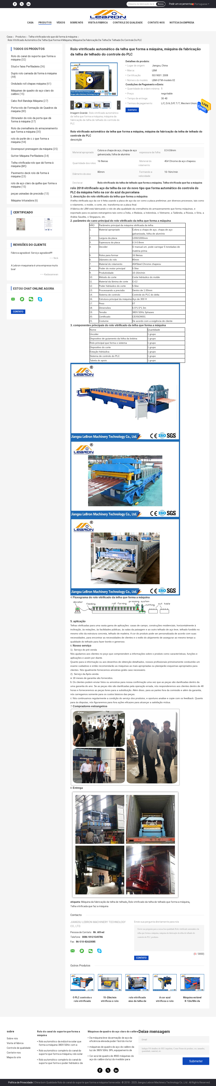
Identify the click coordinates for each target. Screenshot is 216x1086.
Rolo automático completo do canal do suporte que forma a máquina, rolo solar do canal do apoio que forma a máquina (61, 1052)
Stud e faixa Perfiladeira (25, 66)
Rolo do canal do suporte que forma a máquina (58, 1033)
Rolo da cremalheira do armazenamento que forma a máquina (34, 130)
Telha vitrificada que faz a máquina (89, 906)
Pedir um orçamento (180, 4)
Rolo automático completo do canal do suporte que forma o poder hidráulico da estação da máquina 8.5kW (61, 1061)
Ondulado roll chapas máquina (28, 83)
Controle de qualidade (128, 22)
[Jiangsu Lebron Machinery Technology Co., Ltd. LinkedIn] (28, 4)
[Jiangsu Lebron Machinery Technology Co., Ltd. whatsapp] (24, 299)
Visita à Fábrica (98, 22)
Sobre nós (76, 22)
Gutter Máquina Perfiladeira (27, 155)
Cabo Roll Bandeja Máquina (27, 100)
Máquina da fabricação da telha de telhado (104, 902)
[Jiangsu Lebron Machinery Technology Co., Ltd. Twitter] (21, 4)
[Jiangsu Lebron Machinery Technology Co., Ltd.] (108, 15)
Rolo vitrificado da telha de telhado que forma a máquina (158, 902)
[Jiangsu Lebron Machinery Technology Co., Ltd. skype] (42, 299)
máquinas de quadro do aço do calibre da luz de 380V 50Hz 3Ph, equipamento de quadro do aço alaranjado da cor (111, 1049)
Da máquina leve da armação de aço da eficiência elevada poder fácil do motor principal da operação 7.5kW (110, 1040)
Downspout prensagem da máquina (31, 149)
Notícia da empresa (182, 22)
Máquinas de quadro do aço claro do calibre (113, 1031)
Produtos (44, 22)
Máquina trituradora (22, 200)
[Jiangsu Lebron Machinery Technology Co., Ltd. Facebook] (15, 4)
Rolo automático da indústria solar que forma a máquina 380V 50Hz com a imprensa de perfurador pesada (60, 1043)
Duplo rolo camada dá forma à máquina (34, 73)
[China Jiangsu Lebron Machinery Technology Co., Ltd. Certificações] (21, 224)
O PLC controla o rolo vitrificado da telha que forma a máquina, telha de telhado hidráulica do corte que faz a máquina (82, 999)
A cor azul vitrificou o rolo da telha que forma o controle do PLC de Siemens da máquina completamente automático (164, 999)
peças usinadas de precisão (27, 193)
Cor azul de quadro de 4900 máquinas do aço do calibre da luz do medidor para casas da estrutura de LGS (111, 1058)
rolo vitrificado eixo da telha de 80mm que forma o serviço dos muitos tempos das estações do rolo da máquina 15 (137, 999)
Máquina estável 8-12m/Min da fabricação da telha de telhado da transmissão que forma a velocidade (192, 999)
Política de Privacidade (20, 1082)
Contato (132, 110)
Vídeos (61, 22)
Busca (161, 4)
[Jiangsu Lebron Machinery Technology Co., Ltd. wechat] (33, 299)
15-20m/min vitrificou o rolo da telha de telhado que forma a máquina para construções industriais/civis (110, 999)
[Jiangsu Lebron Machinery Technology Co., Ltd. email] (15, 299)
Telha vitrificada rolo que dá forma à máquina (52, 36)
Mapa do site (14, 1057)
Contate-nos (156, 22)
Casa (30, 22)
